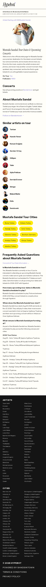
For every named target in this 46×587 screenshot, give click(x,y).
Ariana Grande (7, 460)
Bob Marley (27, 476)
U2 (3, 449)
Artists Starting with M (11, 20)
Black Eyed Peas (29, 462)
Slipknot (26, 473)
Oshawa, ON (6, 521)
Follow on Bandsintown (12, 115)
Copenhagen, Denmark (31, 502)
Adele (4, 425)
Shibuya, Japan (28, 542)
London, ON (6, 518)
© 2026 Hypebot (12, 563)
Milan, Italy (27, 518)
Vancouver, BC (7, 529)
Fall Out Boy (27, 438)
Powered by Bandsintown (18, 567)
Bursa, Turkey (9, 223)
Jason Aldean (28, 478)
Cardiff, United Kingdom (10, 548)
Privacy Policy (11, 576)
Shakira (26, 454)
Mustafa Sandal (24, 20)
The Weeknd (6, 446)
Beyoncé (5, 441)
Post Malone (28, 406)
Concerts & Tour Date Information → (16, 263)
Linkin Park (6, 433)
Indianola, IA (6, 494)
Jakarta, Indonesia (29, 548)
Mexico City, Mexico (9, 540)
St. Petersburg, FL (8, 505)
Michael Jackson (8, 465)
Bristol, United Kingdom (10, 556)
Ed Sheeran (6, 422)
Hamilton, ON (7, 510)
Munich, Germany (29, 510)
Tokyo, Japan (28, 545)
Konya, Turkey (27, 240)
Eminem (5, 406)
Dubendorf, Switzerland (31, 534)
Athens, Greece (28, 513)
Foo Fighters (28, 422)
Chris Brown (28, 411)
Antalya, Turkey (10, 240)
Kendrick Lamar (7, 468)
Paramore (6, 476)
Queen (5, 481)
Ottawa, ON (6, 524)
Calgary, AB (6, 513)
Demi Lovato (28, 446)
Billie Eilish (6, 462)
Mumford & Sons (29, 444)
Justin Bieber (6, 430)
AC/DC (26, 425)
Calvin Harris (28, 470)
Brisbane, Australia (30, 551)
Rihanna (5, 438)
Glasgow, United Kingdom (32, 494)
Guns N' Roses (28, 441)
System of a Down (29, 427)
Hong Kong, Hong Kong (31, 540)
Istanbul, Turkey (10, 246)
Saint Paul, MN (7, 499)
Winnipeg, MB (7, 508)
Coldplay (5, 417)
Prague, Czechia (29, 499)
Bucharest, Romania (30, 529)
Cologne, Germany (30, 505)
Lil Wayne (27, 409)
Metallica (5, 452)
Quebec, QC (6, 516)
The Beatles (6, 444)
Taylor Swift (6, 403)
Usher (4, 473)
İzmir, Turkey (25, 229)
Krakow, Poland (29, 526)
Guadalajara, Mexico (9, 542)
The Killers (27, 452)
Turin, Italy (27, 521)
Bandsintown (28, 90)
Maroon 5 (5, 419)
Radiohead (27, 449)
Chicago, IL (6, 497)
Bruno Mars (6, 409)
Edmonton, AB (7, 537)
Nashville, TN (6, 502)
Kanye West (6, 478)
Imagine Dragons (8, 457)
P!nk (4, 470)
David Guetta (28, 435)
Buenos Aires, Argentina (31, 553)
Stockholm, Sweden (30, 532)
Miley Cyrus (27, 403)
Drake (4, 411)
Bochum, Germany (29, 235)
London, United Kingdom (10, 551)
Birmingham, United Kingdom (33, 491)
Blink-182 (27, 457)
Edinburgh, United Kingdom (11, 553)
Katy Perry (6, 414)
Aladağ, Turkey (10, 229)
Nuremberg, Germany (31, 508)
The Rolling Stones (29, 468)
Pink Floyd (27, 433)
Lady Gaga (6, 427)
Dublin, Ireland (28, 516)
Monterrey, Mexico (8, 545)
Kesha (26, 460)
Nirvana (26, 419)
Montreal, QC (7, 534)
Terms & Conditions (15, 572)
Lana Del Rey (28, 414)
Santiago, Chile (28, 556)
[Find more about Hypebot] (23, 4)
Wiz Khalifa (27, 481)
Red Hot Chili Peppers (9, 435)
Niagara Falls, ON (8, 532)
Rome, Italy (27, 524)
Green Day (6, 454)
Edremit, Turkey (10, 235)
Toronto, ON (6, 526)
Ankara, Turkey (25, 223)
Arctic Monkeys (29, 430)
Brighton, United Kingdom (32, 497)
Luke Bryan (27, 465)
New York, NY (7, 491)
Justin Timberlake (29, 417)
